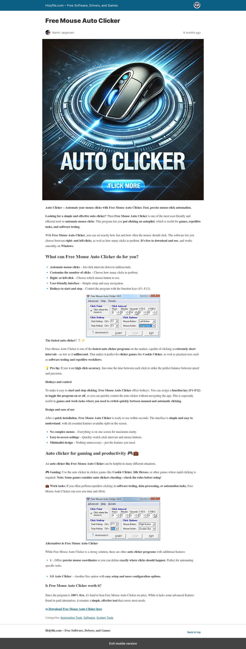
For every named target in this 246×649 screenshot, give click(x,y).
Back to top (194, 632)
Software (89, 617)
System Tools (104, 617)
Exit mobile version (123, 643)
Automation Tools (71, 617)
